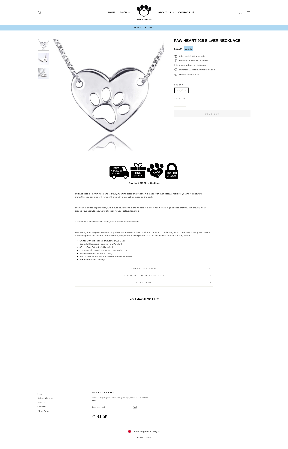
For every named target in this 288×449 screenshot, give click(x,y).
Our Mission (144, 283)
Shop (124, 12)
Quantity (180, 99)
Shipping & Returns (144, 268)
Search (40, 394)
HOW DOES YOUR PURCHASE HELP (144, 276)
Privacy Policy (43, 411)
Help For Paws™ (144, 437)
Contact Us (186, 12)
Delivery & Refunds (45, 398)
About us (165, 12)
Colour (178, 85)
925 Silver (181, 90)
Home (112, 12)
